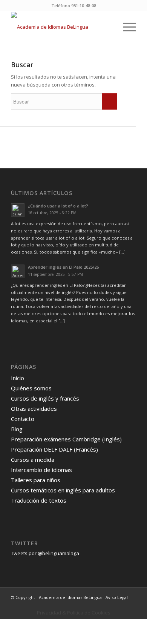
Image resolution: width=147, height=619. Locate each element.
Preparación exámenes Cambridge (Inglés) (66, 439)
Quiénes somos (31, 388)
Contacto (22, 418)
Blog (17, 429)
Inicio (17, 378)
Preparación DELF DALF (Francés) (54, 449)
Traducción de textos (38, 500)
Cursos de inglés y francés (45, 398)
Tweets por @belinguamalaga (45, 553)
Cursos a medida (32, 459)
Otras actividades (34, 408)
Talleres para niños (35, 480)
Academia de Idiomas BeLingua (70, 597)
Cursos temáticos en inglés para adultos (63, 490)
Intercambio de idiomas (41, 470)
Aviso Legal (117, 597)
